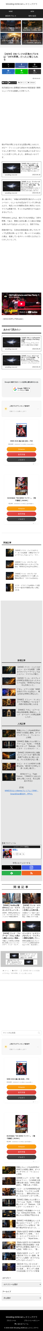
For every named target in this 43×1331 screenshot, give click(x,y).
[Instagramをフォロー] (17, 854)
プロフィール (11, 1320)
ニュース (13, 82)
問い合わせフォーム (21, 1324)
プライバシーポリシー (32, 1320)
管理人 (15, 850)
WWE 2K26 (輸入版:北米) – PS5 (21, 441)
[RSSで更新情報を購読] (23, 854)
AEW (5, 82)
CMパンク (23, 82)
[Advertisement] (21, 117)
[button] (34, 71)
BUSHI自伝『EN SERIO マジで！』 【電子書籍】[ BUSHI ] (21, 499)
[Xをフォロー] (13, 854)
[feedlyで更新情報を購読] (20, 854)
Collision (32, 82)
